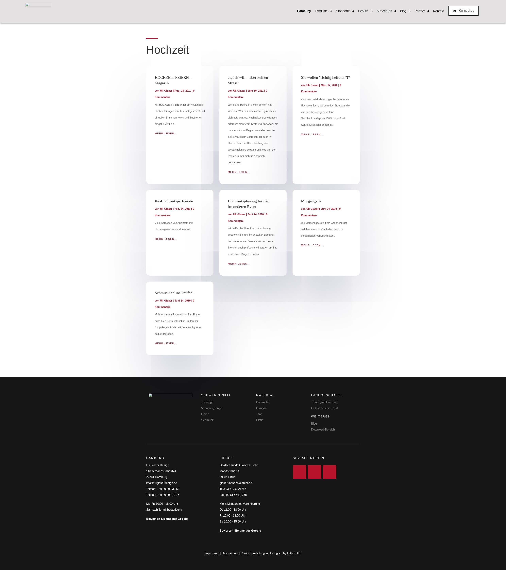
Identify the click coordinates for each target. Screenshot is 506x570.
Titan (259, 414)
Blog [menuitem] (403, 11)
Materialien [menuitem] (384, 11)
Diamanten (263, 402)
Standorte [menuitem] (343, 11)
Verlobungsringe (211, 408)
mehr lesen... (166, 133)
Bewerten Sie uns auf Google (167, 519)
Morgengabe (311, 201)
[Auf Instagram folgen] (314, 472)
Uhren (205, 414)
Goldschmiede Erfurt (324, 408)
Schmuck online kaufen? (174, 293)
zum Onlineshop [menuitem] (463, 10)
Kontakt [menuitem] (438, 11)
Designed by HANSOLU (286, 553)
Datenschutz (230, 553)
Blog (314, 423)
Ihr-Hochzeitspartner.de (174, 201)
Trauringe (207, 402)
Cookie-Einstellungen (254, 553)
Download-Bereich (323, 429)
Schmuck (207, 420)
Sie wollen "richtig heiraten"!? (325, 77)
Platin (259, 420)
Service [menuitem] (363, 11)
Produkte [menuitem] (321, 11)
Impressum (212, 553)
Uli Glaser (166, 90)
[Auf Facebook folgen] (299, 472)
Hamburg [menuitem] (304, 11)
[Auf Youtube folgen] (329, 472)
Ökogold (261, 408)
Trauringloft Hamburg (324, 402)
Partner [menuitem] (420, 11)
